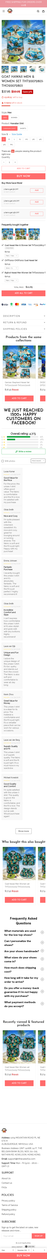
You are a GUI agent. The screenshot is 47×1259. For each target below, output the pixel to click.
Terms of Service (10, 1205)
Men (9, 112)
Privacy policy (8, 1200)
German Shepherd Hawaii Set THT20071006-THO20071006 (17, 383)
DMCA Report (17, 1247)
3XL (33, 139)
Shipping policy (9, 1209)
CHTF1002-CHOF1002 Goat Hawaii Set (21, 260)
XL (20, 139)
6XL (11, 144)
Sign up (39, 1236)
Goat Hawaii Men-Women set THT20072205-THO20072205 (17, 885)
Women (14, 117)
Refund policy (8, 1214)
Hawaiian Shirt (17, 123)
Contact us (7, 1183)
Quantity (6, 157)
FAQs (4, 1187)
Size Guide (17, 134)
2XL (26, 139)
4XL (40, 139)
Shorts (23, 128)
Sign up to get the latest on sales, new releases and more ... (20, 1229)
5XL (4, 144)
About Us (6, 1178)
